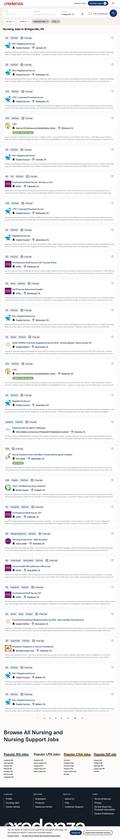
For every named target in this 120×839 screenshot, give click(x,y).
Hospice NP (98, 760)
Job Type (10, 21)
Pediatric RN (8, 771)
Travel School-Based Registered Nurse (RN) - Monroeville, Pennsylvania (48, 619)
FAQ (67, 802)
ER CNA (66, 774)
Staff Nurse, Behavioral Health (27, 289)
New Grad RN (8, 763)
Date (56, 21)
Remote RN (8, 768)
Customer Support (74, 806)
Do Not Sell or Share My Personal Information (41, 836)
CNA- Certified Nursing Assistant (29, 486)
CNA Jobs (83, 754)
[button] (60, 46)
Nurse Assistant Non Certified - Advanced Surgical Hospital (42, 454)
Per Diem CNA (69, 766)
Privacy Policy (13, 836)
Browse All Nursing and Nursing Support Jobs (33, 736)
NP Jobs (112, 754)
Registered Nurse (21, 235)
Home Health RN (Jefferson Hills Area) (31, 566)
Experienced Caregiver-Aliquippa (29, 427)
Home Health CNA (70, 771)
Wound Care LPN (40, 771)
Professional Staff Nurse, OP (26, 512)
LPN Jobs (53, 754)
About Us (69, 798)
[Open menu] (113, 3)
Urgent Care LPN (40, 768)
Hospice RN (8, 766)
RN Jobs (22, 754)
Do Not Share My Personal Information (104, 808)
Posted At (24, 21)
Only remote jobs (100, 14)
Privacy (98, 802)
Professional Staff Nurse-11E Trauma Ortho (34, 262)
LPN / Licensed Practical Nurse (27, 97)
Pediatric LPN (38, 760)
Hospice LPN (38, 766)
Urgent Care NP (99, 768)
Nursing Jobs (12, 802)
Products (39, 802)
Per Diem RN (8, 774)
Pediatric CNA (68, 763)
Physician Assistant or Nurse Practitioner (33, 646)
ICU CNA (67, 760)
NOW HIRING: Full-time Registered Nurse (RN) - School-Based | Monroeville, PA (52, 342)
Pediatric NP (98, 763)
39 (75, 718)
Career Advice (13, 806)
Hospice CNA (68, 768)
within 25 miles (41, 21)
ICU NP (96, 771)
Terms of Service (102, 798)
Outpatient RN (9, 777)
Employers (40, 798)
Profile (9, 798)
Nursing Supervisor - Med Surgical (29, 539)
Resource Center (43, 806)
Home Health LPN (40, 763)
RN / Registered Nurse (23, 43)
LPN (14, 124)
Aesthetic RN (8, 760)
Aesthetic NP (98, 766)
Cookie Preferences (104, 813)
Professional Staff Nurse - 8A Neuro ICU (32, 182)
